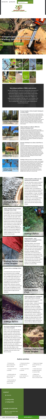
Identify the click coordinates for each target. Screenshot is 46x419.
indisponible (5, 1)
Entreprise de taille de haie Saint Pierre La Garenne (24, 365)
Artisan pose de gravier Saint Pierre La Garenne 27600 (24, 376)
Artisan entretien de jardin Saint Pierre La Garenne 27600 (11, 382)
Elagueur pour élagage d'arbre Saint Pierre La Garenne (37, 365)
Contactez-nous (8, 44)
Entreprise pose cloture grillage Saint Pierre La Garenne (11, 365)
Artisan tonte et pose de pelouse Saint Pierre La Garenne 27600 (37, 370)
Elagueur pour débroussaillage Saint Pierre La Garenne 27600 (37, 376)
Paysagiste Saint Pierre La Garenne (12, 369)
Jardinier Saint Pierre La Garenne (24, 369)
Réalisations (19, 44)
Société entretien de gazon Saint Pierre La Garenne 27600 (11, 376)
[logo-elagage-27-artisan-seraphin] (19, 8)
